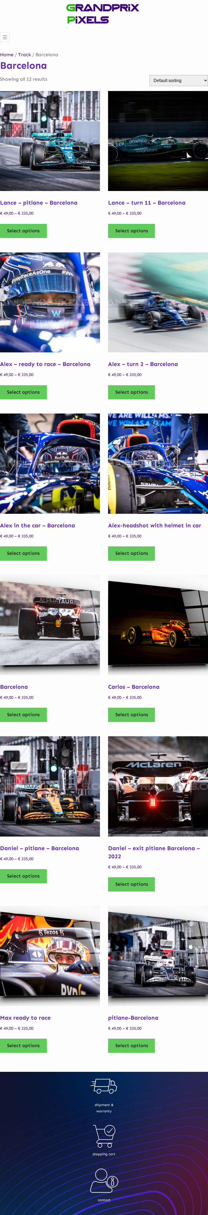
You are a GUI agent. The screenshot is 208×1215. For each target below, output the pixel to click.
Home (7, 55)
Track (24, 55)
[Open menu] (5, 37)
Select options (23, 231)
